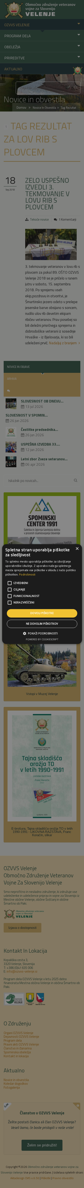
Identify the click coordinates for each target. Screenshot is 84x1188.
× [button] (77, 548)
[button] (42, 633)
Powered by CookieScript (42, 639)
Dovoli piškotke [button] (42, 613)
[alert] (42, 594)
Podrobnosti (27, 574)
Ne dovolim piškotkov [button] (42, 624)
